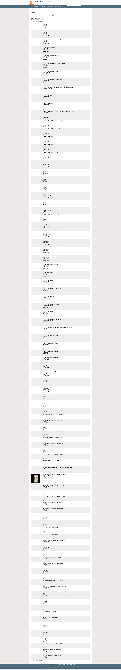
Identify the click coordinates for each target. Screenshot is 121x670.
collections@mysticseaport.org (73, 667)
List (42, 19)
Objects (43, 6)
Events (50, 6)
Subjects (58, 6)
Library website (58, 667)
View (43, 28)
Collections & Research (44, 2)
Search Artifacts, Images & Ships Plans (47, 4)
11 (43, 21)
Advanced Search (76, 6)
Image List (39, 19)
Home (36, 6)
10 (42, 21)
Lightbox (34, 19)
